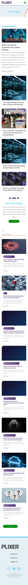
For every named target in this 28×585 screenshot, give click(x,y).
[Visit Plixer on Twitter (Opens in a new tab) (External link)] (9, 569)
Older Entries (10, 526)
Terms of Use (17, 577)
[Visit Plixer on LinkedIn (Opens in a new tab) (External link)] (19, 569)
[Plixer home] (7, 2)
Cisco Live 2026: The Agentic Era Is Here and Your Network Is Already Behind (14, 133)
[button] (25, 3)
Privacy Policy (11, 577)
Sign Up (14, 221)
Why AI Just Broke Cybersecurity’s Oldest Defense (11, 47)
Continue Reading (7, 71)
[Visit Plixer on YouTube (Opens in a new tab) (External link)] (14, 569)
